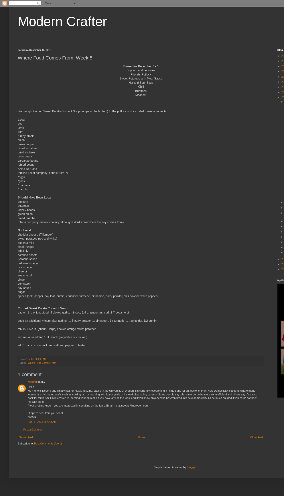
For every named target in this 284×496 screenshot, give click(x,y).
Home (141, 437)
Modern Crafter (62, 21)
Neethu (32, 381)
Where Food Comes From (42, 362)
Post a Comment (33, 429)
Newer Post (26, 437)
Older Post (256, 437)
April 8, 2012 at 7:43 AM (42, 421)
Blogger (191, 467)
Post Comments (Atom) (48, 443)
